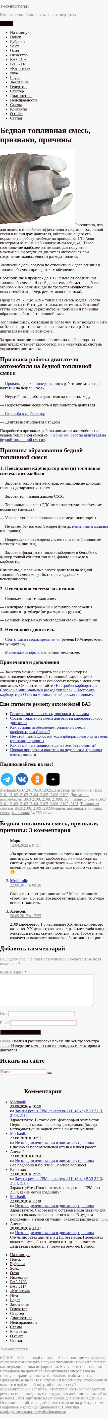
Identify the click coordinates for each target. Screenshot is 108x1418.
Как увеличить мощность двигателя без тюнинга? (53, 745)
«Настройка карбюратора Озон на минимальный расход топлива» (47, 692)
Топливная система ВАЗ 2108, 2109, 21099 (49, 806)
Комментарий (13, 972)
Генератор (18, 86)
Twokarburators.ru (14, 6)
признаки (75, 808)
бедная (59, 808)
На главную (20, 32)
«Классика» (20, 68)
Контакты (18, 109)
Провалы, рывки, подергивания (32, 383)
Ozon (14, 50)
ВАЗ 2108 (18, 59)
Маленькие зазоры (21, 652)
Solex (14, 46)
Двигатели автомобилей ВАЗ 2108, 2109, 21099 (44, 797)
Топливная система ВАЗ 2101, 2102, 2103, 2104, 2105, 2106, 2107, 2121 (53, 801)
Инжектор (19, 55)
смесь (5, 813)
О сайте (16, 114)
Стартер (17, 91)
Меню (6, 24)
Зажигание (19, 82)
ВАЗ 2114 (18, 64)
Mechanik (8, 790)
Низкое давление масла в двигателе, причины (54, 1142)
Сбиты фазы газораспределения (32, 639)
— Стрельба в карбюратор (22, 413)
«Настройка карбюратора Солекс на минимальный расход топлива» (48, 687)
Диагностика (21, 95)
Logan (15, 77)
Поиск (15, 37)
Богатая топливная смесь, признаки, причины (49, 714)
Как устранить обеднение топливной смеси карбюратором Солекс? (47, 729)
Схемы (16, 104)
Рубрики (17, 41)
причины (93, 808)
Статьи (16, 118)
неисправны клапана (90, 526)
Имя (3, 1013)
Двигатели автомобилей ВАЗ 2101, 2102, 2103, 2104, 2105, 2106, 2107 (51, 792)
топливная (21, 813)
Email (4, 1023)
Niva (14, 73)
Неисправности (23, 100)
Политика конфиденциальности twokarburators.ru (39, 1409)
